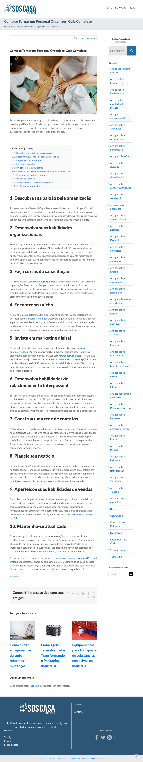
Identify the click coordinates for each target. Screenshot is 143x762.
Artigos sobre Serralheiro (117, 479)
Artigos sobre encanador (117, 259)
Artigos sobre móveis (117, 374)
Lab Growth (98, 758)
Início (6, 26)
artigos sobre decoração (117, 206)
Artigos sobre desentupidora (118, 217)
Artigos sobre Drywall (117, 238)
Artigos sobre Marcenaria (117, 353)
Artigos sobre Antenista (117, 126)
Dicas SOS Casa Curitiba (118, 541)
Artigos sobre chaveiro (117, 164)
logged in (35, 685)
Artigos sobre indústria (117, 322)
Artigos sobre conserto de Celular (120, 185)
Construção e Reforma (117, 524)
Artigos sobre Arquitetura (117, 137)
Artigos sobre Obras (117, 385)
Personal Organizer (44, 281)
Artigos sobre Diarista (117, 227)
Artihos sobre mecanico (117, 500)
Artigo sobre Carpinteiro (117, 81)
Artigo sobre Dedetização (117, 91)
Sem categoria (15, 576)
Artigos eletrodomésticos (119, 116)
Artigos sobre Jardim (117, 332)
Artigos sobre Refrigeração (117, 468)
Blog (112, 508)
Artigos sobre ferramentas (117, 290)
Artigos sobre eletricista (117, 248)
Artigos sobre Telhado (117, 489)
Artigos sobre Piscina (117, 447)
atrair (56, 366)
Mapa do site (11, 744)
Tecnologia (116, 556)
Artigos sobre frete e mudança (120, 301)
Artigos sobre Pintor (117, 437)
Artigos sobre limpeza (117, 343)
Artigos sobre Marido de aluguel (120, 364)
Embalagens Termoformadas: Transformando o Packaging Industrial (53, 655)
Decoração (116, 532)
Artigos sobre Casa (120, 156)
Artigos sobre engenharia (117, 280)
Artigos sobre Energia (117, 269)
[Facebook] (96, 737)
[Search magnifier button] (131, 50)
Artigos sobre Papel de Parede (120, 395)
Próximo (90, 37)
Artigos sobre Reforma (117, 458)
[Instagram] (109, 737)
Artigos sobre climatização (117, 175)
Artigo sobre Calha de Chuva (120, 70)
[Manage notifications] (136, 756)
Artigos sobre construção (117, 196)
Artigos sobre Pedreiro (117, 416)
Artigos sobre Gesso (117, 311)
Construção (116, 515)
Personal (22, 395)
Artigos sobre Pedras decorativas (120, 406)
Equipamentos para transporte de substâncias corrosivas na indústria (84, 655)
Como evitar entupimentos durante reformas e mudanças (20, 655)
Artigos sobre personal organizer (120, 426)
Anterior (78, 37)
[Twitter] (103, 737)
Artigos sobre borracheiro (117, 147)
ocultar (28, 148)
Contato (78, 711)
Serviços (8, 737)
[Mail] (116, 737)
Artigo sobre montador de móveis (117, 104)
